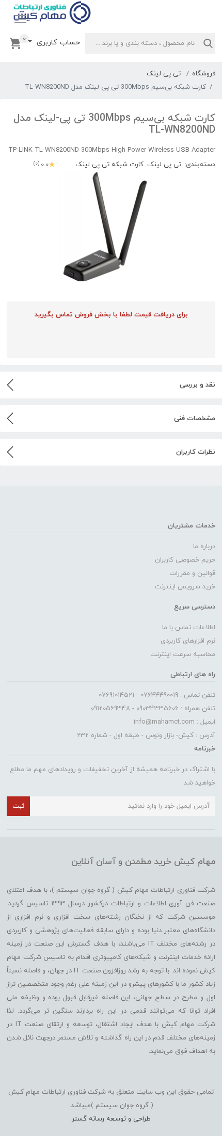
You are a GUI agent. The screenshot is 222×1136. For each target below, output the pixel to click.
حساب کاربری (57, 42)
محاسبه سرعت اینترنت (182, 654)
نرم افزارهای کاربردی (188, 641)
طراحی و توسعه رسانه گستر (111, 1119)
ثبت (18, 806)
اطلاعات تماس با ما (188, 627)
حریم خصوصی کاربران (185, 560)
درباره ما (204, 546)
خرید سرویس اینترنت (185, 586)
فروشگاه (203, 73)
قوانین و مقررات (192, 573)
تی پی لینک (164, 73)
